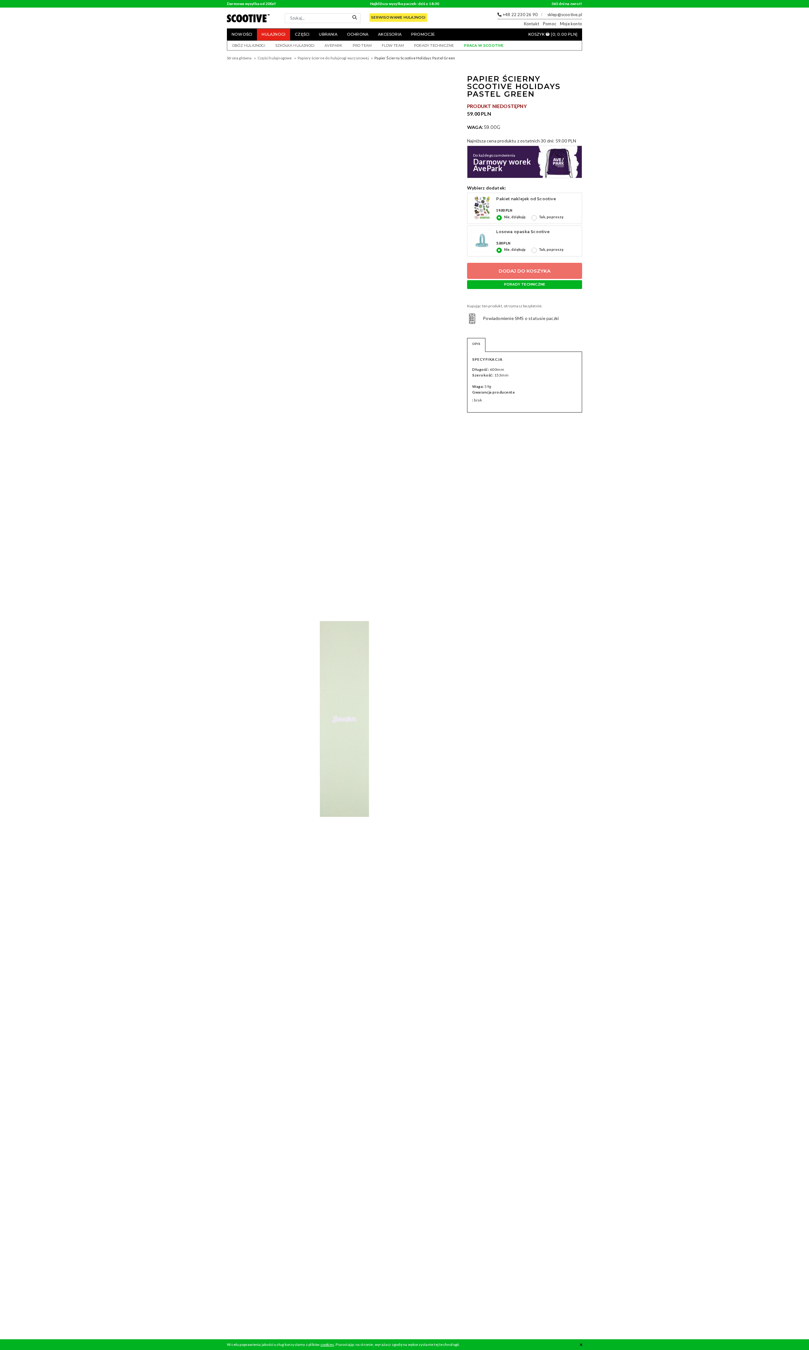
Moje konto (571, 23)
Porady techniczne (434, 45)
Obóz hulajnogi (248, 45)
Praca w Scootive (483, 45)
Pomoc (549, 23)
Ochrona (357, 34)
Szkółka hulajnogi (294, 45)
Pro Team (362, 45)
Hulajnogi (273, 34)
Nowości (242, 34)
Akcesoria (390, 34)
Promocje (423, 34)
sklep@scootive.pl (564, 14)
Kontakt (531, 23)
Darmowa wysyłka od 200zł (251, 3)
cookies (327, 1344)
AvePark (333, 45)
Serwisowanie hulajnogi (398, 17)
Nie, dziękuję (515, 217)
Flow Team (393, 45)
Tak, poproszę (551, 217)
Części (302, 34)
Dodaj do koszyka (524, 271)
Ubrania (328, 34)
